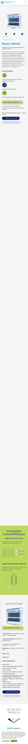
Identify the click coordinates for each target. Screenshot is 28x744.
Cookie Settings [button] (6, 741)
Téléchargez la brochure (11, 118)
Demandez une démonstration (11, 122)
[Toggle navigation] (25, 2)
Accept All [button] (14, 741)
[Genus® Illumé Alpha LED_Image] (14, 721)
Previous (1, 34)
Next (27, 34)
